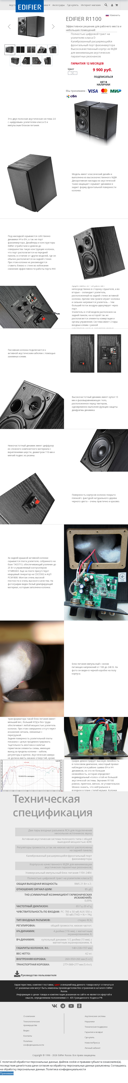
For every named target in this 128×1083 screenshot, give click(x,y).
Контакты (27, 1036)
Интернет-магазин (91, 5)
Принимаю (7, 1073)
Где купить (73, 5)
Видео (26, 1030)
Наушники (43, 5)
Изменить (115, 15)
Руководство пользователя (38, 975)
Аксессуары (58, 5)
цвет (57, 984)
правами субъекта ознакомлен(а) (100, 1062)
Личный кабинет (92, 1048)
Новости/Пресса (92, 1042)
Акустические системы (95, 1016)
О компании (29, 1016)
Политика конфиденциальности (66, 1069)
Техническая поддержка (96, 1027)
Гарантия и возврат (94, 1032)
